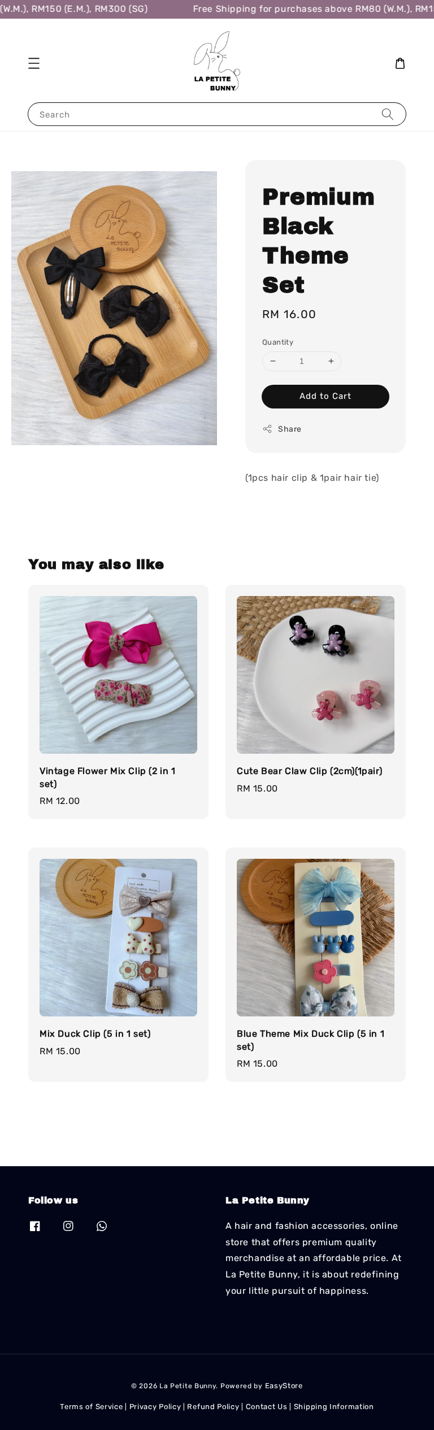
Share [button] (290, 429)
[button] (33, 63)
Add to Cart (325, 396)
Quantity (277, 342)
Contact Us (267, 1406)
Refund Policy (213, 1406)
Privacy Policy (155, 1406)
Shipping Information (334, 1406)
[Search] (388, 114)
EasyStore (284, 1385)
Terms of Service (91, 1406)
